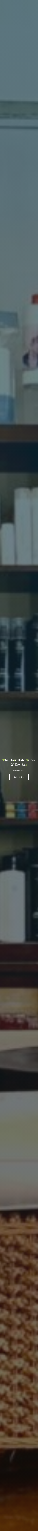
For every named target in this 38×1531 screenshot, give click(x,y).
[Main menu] (35, 4)
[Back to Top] (30, 1523)
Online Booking (19, 777)
